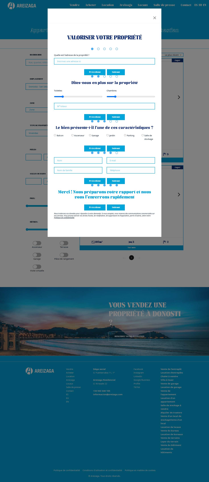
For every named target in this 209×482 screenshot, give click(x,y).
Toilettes (58, 90)
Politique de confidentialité (64, 217)
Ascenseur (79, 135)
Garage (95, 135)
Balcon (60, 135)
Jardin (112, 135)
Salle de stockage (148, 137)
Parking (130, 135)
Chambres (112, 90)
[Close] (154, 17)
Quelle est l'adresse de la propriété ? (71, 55)
